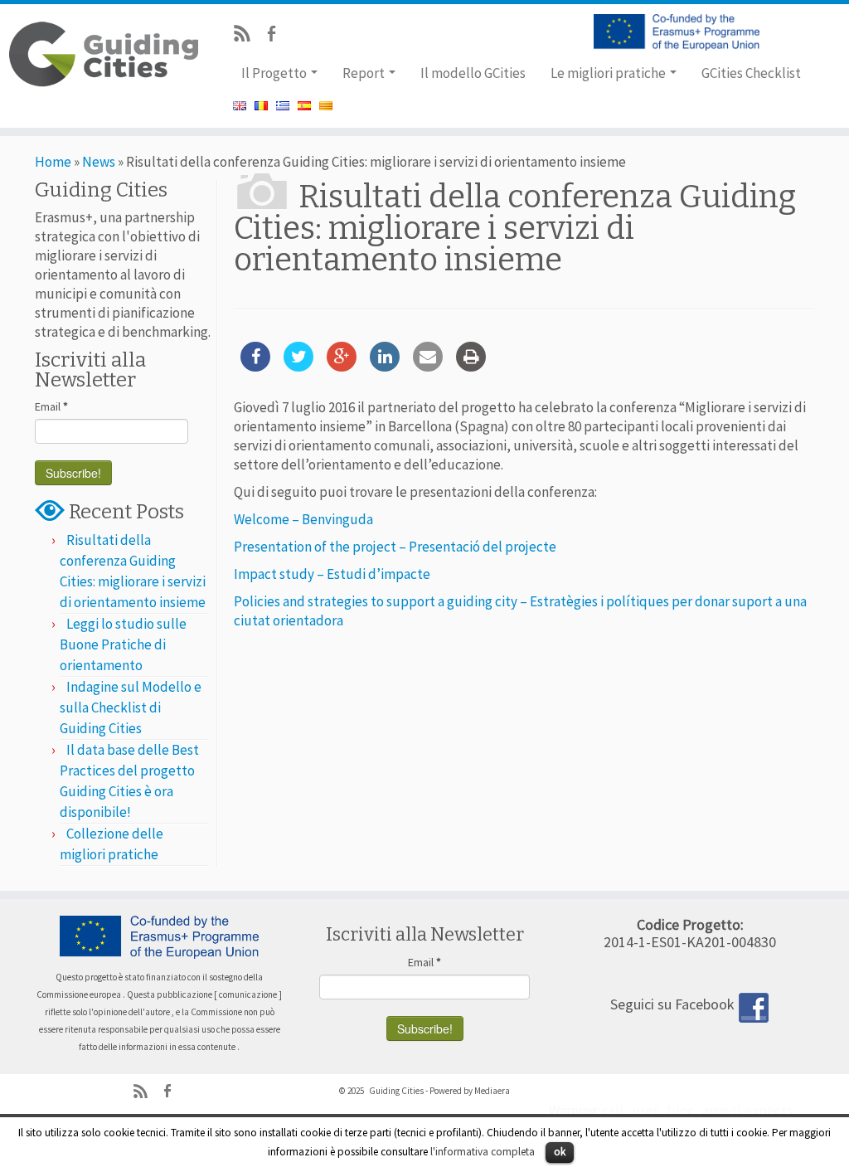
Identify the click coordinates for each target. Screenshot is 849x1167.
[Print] (471, 366)
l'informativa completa (482, 1152)
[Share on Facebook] (255, 366)
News (98, 162)
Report (364, 73)
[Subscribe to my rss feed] (247, 35)
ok (559, 1152)
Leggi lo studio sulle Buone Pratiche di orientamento (123, 644)
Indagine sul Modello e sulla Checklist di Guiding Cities (130, 707)
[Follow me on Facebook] (276, 35)
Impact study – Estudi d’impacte (332, 574)
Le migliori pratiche (609, 73)
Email (51, 406)
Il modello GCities (473, 73)
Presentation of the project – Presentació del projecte (395, 546)
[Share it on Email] (428, 366)
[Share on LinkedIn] (385, 366)
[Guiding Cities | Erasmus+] (99, 53)
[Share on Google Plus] (342, 366)
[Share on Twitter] (298, 366)
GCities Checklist (751, 73)
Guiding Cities (396, 1090)
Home (53, 162)
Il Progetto (275, 73)
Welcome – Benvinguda (303, 519)
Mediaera (492, 1090)
